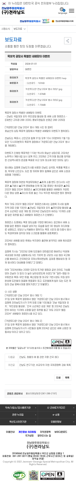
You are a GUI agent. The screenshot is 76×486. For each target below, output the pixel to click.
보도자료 (18, 29)
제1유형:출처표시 (34, 348)
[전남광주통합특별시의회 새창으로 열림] (62, 21)
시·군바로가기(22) (56, 407)
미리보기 (14, 77)
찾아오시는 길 (44, 435)
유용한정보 (56, 421)
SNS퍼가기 (67, 40)
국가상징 (29, 435)
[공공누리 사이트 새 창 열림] (52, 475)
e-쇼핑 (56, 414)
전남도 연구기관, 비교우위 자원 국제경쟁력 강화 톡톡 (45, 365)
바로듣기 (14, 83)
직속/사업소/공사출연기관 (18, 407)
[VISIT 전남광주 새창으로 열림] (45, 21)
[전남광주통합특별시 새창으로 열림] (30, 21)
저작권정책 (45, 432)
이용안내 (10, 432)
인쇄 (58, 377)
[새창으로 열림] (61, 342)
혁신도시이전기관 (17, 421)
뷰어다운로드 (60, 432)
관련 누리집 (18, 414)
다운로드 (31, 83)
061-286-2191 (49, 393)
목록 (67, 377)
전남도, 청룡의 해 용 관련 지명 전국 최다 (39, 357)
